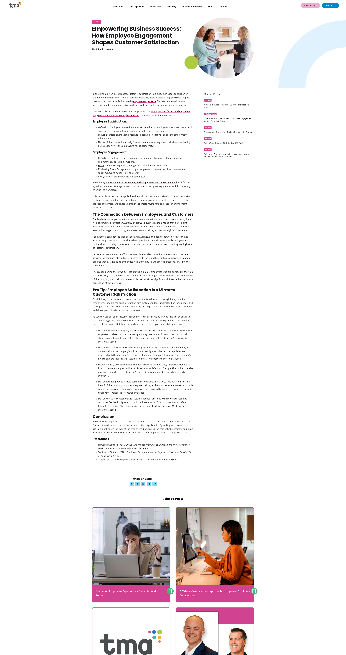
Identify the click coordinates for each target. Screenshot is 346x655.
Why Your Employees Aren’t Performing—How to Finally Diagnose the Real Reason (226, 155)
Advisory (171, 6)
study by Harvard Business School (144, 222)
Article (96, 22)
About (211, 6)
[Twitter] (137, 484)
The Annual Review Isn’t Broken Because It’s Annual (228, 132)
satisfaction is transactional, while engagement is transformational (141, 182)
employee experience (144, 101)
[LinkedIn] (149, 484)
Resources (155, 6)
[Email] (154, 484)
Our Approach (136, 6)
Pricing (223, 6)
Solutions (118, 6)
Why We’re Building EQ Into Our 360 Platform (225, 143)
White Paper (210, 114)
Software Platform (192, 6)
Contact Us (330, 5)
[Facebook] (132, 484)
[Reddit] (143, 484)
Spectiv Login (310, 5)
